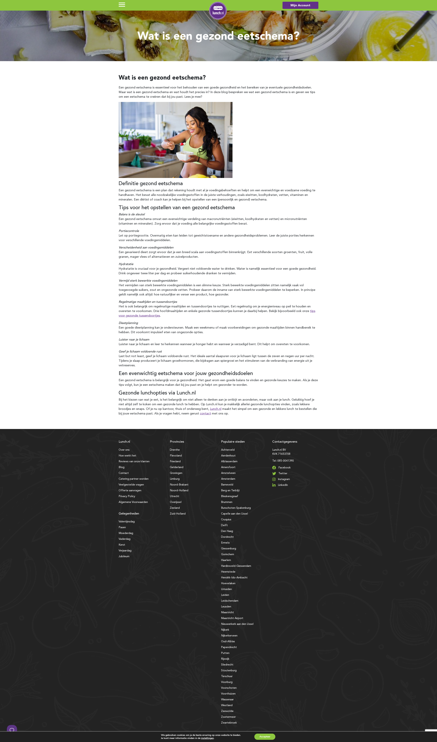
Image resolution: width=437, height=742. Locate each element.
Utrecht (174, 496)
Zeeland (175, 508)
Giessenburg (228, 548)
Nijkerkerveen (229, 635)
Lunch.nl (215, 409)
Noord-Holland (179, 490)
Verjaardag (125, 550)
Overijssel (175, 502)
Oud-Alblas (228, 641)
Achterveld (228, 450)
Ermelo (225, 543)
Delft (224, 525)
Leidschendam (229, 601)
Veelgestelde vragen (131, 484)
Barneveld (227, 484)
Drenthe (175, 450)
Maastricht (227, 612)
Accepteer (264, 736)
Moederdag (126, 533)
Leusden (226, 606)
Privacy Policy (127, 496)
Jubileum (124, 556)
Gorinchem (227, 554)
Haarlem (226, 560)
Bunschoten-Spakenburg (236, 508)
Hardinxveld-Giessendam (236, 566)
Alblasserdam (229, 461)
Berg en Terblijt (230, 490)
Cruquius (226, 519)
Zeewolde (227, 711)
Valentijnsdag (127, 521)
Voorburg (226, 682)
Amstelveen (228, 473)
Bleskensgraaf (229, 496)
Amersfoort (228, 467)
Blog (121, 467)
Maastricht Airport (232, 618)
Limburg (175, 479)
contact (205, 413)
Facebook (284, 467)
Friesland (175, 461)
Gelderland (176, 467)
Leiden (225, 595)
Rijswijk (225, 659)
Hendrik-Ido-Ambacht (234, 577)
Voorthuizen (228, 693)
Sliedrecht (227, 664)
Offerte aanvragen (130, 490)
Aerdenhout (228, 455)
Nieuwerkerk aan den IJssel (237, 624)
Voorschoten (229, 688)
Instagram (283, 479)
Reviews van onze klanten (134, 461)
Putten (225, 653)
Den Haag (227, 531)
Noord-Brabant (179, 484)
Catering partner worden (134, 479)
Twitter (282, 473)
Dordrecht (227, 537)
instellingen (207, 738)
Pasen (122, 527)
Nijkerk (225, 630)
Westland (226, 705)
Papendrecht (229, 647)
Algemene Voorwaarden (133, 502)
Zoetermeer (228, 717)
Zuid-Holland (178, 513)
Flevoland (176, 455)
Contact (124, 473)
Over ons (124, 450)
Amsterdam (228, 479)
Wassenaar (227, 699)
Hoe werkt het (127, 455)
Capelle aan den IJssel (234, 513)
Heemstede (228, 572)
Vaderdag (124, 539)
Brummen (226, 502)
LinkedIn (282, 485)
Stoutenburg (229, 670)
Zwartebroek (229, 723)
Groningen (176, 473)
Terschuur (226, 676)
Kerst (122, 545)
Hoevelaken (228, 583)
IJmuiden (226, 589)
